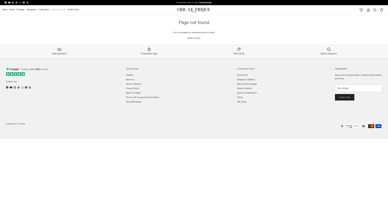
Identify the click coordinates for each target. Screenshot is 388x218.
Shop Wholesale (133, 101)
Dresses (21, 9)
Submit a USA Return (247, 92)
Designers (32, 9)
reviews (41, 69)
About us (130, 79)
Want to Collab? (133, 92)
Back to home (194, 37)
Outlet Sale (73, 9)
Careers (129, 75)
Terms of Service (133, 84)
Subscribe (344, 97)
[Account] (368, 10)
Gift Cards (241, 101)
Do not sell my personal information (142, 97)
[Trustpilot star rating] (15, 74)
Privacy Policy (132, 88)
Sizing (240, 97)
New (5, 9)
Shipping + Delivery (246, 79)
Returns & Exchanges (247, 84)
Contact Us (242, 75)
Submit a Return (244, 88)
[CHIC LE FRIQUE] (194, 10)
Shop (12, 9)
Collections (43, 9)
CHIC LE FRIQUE (18, 124)
